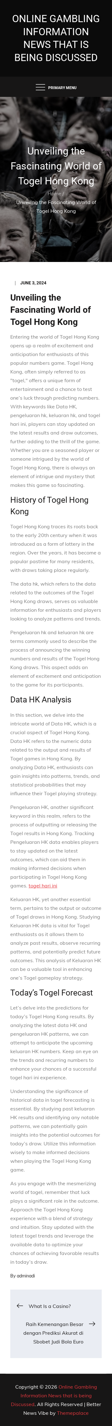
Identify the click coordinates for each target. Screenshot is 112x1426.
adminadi (26, 1276)
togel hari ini (43, 885)
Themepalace (73, 1413)
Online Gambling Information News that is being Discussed (54, 1395)
